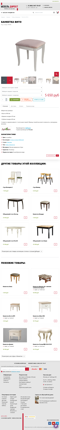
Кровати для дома (13, 404)
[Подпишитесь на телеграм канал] (57, 423)
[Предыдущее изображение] (3, 52)
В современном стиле (25, 408)
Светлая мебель (4, 404)
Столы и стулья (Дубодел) (17, 140)
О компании (7, 377)
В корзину (16, 99)
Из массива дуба (25, 398)
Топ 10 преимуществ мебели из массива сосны (47, 401)
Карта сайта (4, 416)
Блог (20, 385)
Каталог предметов (8, 12)
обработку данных (15, 371)
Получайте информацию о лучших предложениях (13, 366)
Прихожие (5, 402)
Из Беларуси (24, 400)
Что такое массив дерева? (46, 397)
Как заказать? (55, 1)
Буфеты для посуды (13, 397)
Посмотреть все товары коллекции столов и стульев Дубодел (21, 251)
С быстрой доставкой (23, 404)
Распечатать (50, 155)
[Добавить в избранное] (57, 155)
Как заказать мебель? (25, 382)
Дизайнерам (7, 378)
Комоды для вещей (13, 401)
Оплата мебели (23, 378)
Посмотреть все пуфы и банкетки (12, 356)
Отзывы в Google (48, 389)
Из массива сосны (25, 397)
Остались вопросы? (20, 363)
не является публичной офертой (51, 427)
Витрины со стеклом (13, 411)
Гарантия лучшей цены (25, 387)
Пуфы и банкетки (10, 144)
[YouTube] (53, 423)
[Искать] (33, 12)
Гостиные (4, 397)
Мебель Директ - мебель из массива (12, 418)
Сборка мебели (23, 380)
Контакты (46, 5)
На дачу (23, 402)
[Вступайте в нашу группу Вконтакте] (49, 423)
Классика (9, 142)
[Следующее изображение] (56, 52)
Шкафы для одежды (13, 408)
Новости (6, 380)
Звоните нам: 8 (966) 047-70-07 (37, 363)
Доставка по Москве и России (27, 377)
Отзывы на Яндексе (48, 387)
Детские (4, 400)
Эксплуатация (22, 384)
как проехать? (48, 384)
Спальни (4, 398)
